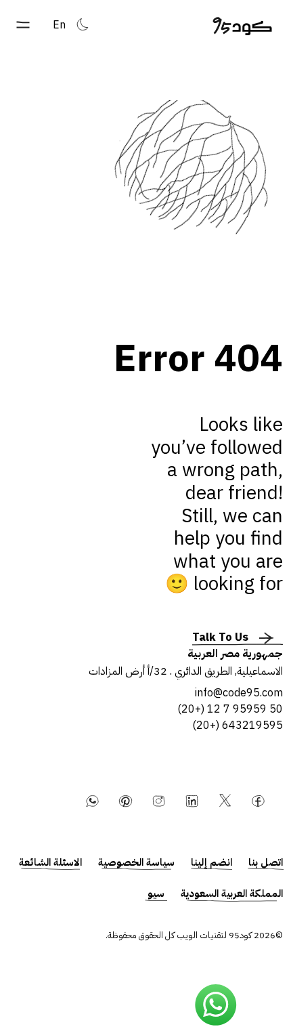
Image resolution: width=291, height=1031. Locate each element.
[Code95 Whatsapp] (216, 1005)
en (59, 25)
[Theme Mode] (82, 24)
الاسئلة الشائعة (50, 862)
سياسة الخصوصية (136, 862)
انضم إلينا (211, 862)
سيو (156, 893)
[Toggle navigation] (23, 24)
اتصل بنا (265, 862)
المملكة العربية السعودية (232, 893)
